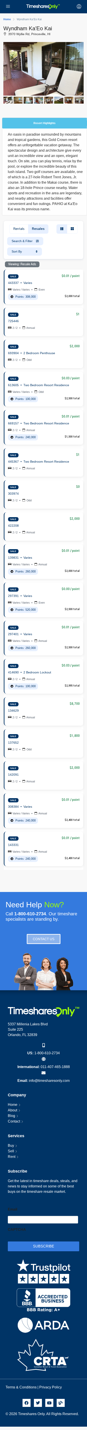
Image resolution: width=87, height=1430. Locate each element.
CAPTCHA (17, 1229)
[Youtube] (49, 1403)
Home (12, 1105)
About (12, 1110)
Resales (38, 229)
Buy (11, 1145)
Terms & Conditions (21, 1387)
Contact (14, 1121)
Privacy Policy (51, 1387)
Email (12, 1209)
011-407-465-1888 (55, 1067)
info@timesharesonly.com (49, 1081)
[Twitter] (38, 1403)
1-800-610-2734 (47, 1053)
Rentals (19, 229)
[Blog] (61, 1403)
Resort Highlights (44, 123)
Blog (11, 1116)
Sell (11, 1151)
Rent (11, 1157)
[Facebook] (27, 1403)
